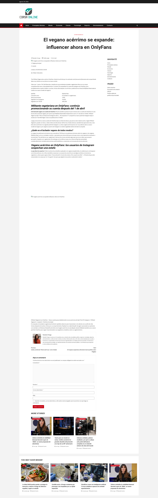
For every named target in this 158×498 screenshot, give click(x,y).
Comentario (36, 362)
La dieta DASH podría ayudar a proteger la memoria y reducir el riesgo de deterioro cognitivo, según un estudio (34, 486)
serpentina (63, 86)
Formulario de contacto (113, 89)
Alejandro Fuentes (42, 446)
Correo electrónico (38, 390)
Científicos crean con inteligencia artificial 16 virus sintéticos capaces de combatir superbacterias (93, 486)
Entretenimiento (98, 25)
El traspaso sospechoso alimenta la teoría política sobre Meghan (81, 349)
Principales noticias (38, 25)
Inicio (27, 25)
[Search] (137, 25)
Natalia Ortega (36, 58)
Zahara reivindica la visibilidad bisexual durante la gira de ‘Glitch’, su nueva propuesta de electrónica (122, 486)
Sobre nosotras (111, 87)
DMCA (109, 91)
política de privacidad (113, 95)
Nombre (35, 384)
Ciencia (68, 25)
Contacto (110, 25)
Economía (59, 25)
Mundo (50, 25)
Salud (24, 465)
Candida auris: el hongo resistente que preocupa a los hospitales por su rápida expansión (63, 486)
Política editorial (111, 93)
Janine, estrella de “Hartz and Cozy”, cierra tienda (44, 348)
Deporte (87, 25)
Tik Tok (43, 84)
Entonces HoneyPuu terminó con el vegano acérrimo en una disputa (57, 328)
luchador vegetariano (71, 84)
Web (34, 395)
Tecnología (77, 25)
